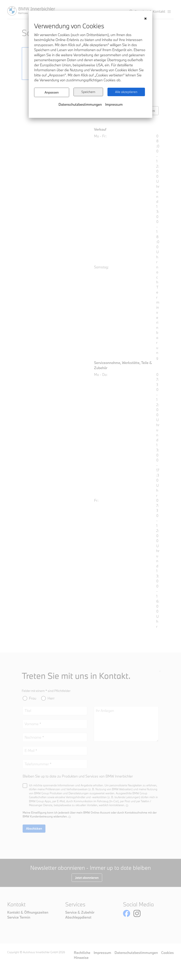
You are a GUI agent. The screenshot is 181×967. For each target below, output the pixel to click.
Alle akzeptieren (126, 92)
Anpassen (52, 92)
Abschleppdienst (78, 917)
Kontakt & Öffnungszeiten (27, 912)
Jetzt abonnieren (87, 878)
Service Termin (18, 917)
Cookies (167, 952)
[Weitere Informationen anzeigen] (127, 805)
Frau (32, 698)
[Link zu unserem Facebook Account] (126, 913)
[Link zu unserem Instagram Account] (137, 913)
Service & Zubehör (79, 912)
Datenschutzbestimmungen (80, 104)
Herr (51, 698)
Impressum (114, 104)
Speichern (88, 92)
